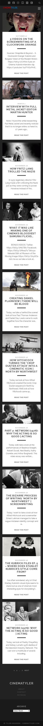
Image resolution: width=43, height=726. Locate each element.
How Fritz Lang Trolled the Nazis (21, 170)
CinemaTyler (21, 683)
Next (26, 670)
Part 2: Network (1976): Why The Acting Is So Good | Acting (21, 433)
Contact (21, 692)
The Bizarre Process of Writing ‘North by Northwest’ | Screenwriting (21, 500)
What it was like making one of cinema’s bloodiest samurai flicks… (21, 232)
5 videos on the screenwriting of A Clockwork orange (21, 41)
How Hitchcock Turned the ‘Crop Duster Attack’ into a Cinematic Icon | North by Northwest (21, 366)
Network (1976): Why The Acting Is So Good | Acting (21, 630)
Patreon (21, 695)
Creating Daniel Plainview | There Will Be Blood (21, 301)
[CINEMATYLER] (10, 8)
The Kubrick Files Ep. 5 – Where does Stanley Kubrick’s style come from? (21, 567)
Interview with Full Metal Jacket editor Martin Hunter (21, 109)
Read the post (21, 73)
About (21, 689)
